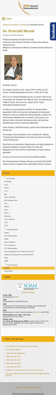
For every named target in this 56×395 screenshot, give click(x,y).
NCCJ (6, 188)
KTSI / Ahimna (9, 219)
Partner (15, 25)
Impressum (28, 387)
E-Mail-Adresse (17, 35)
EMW (6, 239)
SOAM (23, 25)
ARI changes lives (10, 200)
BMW (6, 261)
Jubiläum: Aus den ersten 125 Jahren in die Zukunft (24, 370)
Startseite (6, 25)
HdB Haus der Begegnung (15, 353)
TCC (6, 191)
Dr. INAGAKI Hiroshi (13, 350)
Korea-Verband (9, 242)
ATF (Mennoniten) (10, 248)
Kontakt (38, 387)
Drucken (6, 35)
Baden (6, 233)
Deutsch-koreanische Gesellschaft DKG (19, 255)
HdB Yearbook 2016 (13, 360)
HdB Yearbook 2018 (13, 363)
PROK (6, 207)
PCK (6, 210)
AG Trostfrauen (10, 245)
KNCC (6, 213)
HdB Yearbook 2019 (13, 367)
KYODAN (7, 181)
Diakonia (7, 216)
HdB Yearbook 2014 (13, 356)
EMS (6, 258)
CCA (6, 225)
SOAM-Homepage (28, 292)
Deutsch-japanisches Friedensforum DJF (19, 251)
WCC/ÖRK (8, 271)
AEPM (16, 297)
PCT (6, 203)
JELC (6, 185)
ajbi (5, 194)
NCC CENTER (9, 197)
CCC (6, 222)
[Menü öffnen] (3, 18)
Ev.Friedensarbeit (10, 236)
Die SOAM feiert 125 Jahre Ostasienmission (22, 346)
